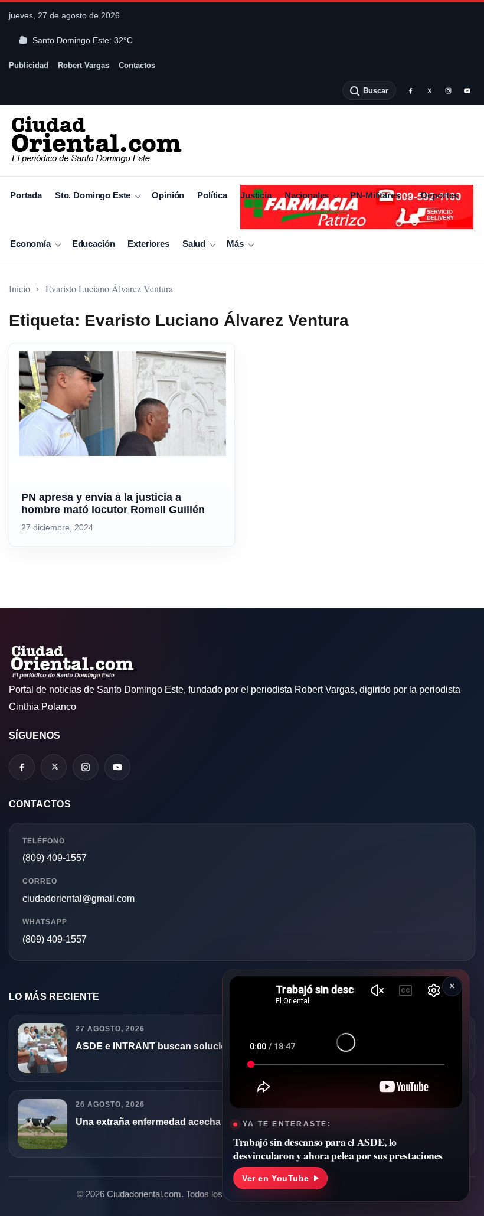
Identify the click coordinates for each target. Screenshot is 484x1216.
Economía (30, 244)
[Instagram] (448, 90)
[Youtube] (467, 90)
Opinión (168, 195)
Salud (193, 244)
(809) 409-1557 (54, 858)
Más (235, 244)
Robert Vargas (83, 65)
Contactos (137, 65)
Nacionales (306, 195)
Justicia (256, 195)
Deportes (439, 195)
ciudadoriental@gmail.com (78, 899)
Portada (26, 195)
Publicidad (28, 65)
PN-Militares (375, 195)
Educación (93, 244)
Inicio (19, 288)
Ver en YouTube (275, 1178)
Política (212, 195)
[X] (429, 90)
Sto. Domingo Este (92, 195)
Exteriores (148, 244)
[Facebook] (410, 90)
